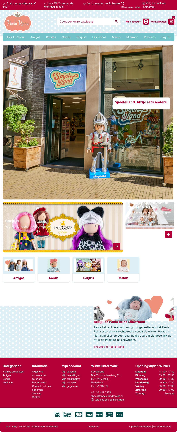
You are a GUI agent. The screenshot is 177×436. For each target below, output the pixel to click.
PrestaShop (93, 426)
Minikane (8, 382)
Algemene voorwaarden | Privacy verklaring (150, 426)
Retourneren (39, 382)
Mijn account (69, 371)
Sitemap (36, 393)
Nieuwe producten (13, 371)
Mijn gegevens (70, 386)
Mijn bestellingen (71, 375)
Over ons (37, 378)
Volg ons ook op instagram (153, 5)
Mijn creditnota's (71, 378)
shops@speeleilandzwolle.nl (107, 395)
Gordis (6, 378)
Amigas (7, 375)
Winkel (36, 396)
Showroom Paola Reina (109, 346)
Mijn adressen (69, 382)
